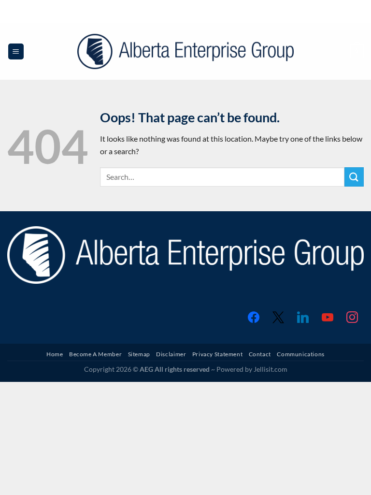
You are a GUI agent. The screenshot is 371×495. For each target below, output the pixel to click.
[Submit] (354, 176)
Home (54, 354)
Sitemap (139, 354)
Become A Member (95, 354)
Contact (260, 354)
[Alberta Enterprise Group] (185, 51)
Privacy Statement (217, 354)
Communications (301, 354)
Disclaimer (171, 354)
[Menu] (16, 51)
